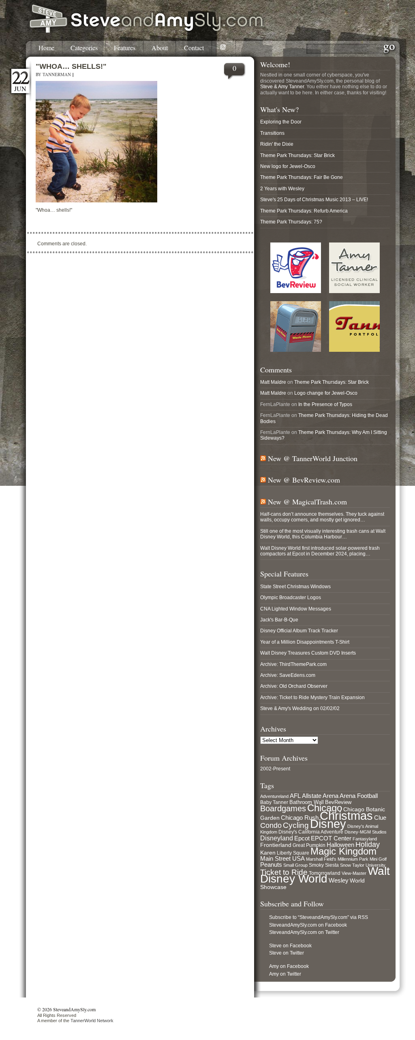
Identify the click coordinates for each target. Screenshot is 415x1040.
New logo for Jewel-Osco (287, 166)
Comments (276, 369)
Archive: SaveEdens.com (287, 675)
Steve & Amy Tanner (282, 86)
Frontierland (275, 845)
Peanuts (271, 864)
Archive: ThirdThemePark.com (293, 664)
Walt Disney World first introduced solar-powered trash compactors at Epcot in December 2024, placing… (320, 551)
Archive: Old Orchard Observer (293, 686)
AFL (295, 795)
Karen (268, 852)
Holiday (367, 844)
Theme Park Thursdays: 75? (291, 222)
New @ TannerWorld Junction (312, 458)
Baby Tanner (274, 802)
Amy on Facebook (289, 966)
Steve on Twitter (286, 953)
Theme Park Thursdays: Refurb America (304, 211)
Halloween (340, 845)
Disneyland (276, 838)
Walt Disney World (325, 875)
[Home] (146, 31)
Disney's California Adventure (310, 832)
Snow (345, 865)
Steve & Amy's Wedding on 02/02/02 (300, 708)
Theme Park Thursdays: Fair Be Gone (301, 177)
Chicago (324, 807)
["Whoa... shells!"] (96, 201)
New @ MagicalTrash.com (307, 501)
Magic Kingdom (343, 851)
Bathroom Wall (306, 802)
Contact (194, 48)
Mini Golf (378, 859)
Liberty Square (293, 853)
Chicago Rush (300, 818)
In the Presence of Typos (325, 404)
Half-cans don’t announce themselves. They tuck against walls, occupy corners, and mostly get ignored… (322, 517)
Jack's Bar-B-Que (279, 620)
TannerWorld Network (92, 1020)
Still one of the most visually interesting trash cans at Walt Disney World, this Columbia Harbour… (322, 534)
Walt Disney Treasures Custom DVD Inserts (308, 653)
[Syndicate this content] (263, 458)
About (160, 48)
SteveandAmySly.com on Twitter (304, 932)
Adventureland (274, 796)
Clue (380, 818)
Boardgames (283, 808)
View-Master (354, 873)
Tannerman (57, 74)
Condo (271, 825)
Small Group (295, 865)
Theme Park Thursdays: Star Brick (297, 155)
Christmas (346, 815)
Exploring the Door (281, 122)
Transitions (272, 133)
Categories (84, 48)
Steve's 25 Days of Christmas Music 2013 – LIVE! (314, 199)
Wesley (339, 880)
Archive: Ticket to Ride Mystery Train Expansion (312, 697)
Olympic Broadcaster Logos (290, 597)
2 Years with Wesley (282, 188)
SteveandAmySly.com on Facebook (308, 925)
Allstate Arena (320, 796)
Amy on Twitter (285, 974)
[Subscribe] (224, 48)
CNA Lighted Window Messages (295, 609)
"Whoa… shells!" (71, 66)
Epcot (302, 838)
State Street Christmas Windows (295, 586)
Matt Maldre (273, 382)
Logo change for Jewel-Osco (325, 393)
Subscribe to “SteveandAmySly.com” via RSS (318, 917)
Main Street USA (282, 858)
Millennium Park (353, 859)
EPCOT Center (331, 838)
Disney (328, 823)
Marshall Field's (321, 859)
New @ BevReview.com (304, 480)
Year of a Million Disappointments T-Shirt (304, 642)
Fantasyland (365, 838)
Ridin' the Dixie (276, 144)
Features (124, 48)
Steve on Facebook (290, 946)
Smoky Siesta (324, 865)
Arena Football (359, 795)
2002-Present (275, 769)
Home (46, 48)
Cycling (296, 825)
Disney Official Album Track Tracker (299, 631)
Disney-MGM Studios (365, 831)
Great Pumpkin (309, 845)
